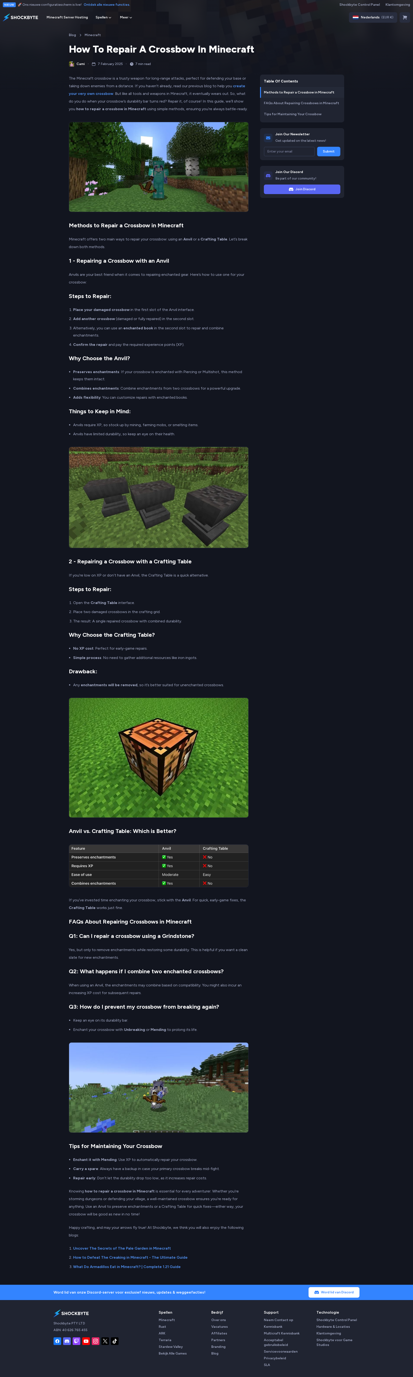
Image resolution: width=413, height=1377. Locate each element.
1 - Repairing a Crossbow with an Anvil (119, 260)
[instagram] (95, 1341)
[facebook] (57, 1341)
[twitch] (76, 1341)
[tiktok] (115, 1341)
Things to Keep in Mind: (100, 411)
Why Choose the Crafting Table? (112, 634)
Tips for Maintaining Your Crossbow (115, 1146)
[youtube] (86, 1341)
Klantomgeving (398, 5)
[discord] (67, 1341)
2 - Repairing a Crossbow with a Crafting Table (130, 561)
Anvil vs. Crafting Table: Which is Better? (122, 830)
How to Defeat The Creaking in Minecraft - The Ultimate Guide (130, 1257)
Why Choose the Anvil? (99, 358)
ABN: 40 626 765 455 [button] (70, 1330)
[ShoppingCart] (405, 17)
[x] (105, 1341)
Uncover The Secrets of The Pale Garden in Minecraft (122, 1248)
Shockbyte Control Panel (359, 5)
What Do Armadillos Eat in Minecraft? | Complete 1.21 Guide (127, 1266)
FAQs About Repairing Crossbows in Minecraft (130, 921)
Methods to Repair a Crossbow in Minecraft (126, 225)
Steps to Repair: (90, 296)
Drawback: (83, 671)
